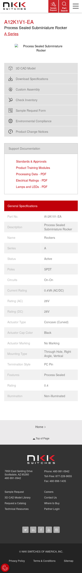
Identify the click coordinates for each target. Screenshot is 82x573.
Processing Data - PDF (31, 174)
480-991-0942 (13, 478)
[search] (64, 6)
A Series (11, 33)
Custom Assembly (28, 89)
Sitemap (68, 560)
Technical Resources (17, 509)
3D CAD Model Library (17, 497)
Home (39, 427)
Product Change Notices (32, 131)
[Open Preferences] (5, 567)
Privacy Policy (17, 560)
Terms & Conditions (44, 560)
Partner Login (52, 509)
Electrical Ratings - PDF (32, 180)
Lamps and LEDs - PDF (32, 187)
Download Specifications (32, 79)
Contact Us (50, 497)
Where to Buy (52, 503)
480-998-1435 (58, 481)
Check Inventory (26, 100)
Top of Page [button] (42, 438)
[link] (15, 6)
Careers (48, 491)
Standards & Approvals (31, 161)
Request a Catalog (15, 503)
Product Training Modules (33, 168)
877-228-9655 (64, 476)
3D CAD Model (26, 68)
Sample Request (14, 491)
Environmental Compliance (34, 121)
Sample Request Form (31, 110)
